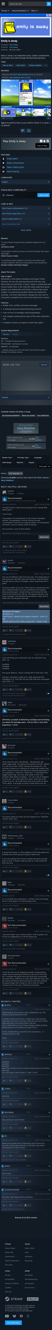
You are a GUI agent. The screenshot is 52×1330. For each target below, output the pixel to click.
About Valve (29, 1248)
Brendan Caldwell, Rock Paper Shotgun (14, 265)
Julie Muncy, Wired (7, 247)
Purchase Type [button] (22, 457)
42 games (11, 493)
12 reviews (21, 563)
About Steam (10, 1248)
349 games (11, 885)
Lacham (11, 491)
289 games (11, 920)
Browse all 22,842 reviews (26, 1217)
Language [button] (38, 457)
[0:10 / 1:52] (26, 94)
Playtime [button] (20, 462)
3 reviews (11, 802)
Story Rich (21, 65)
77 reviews (20, 493)
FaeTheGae (12, 641)
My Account (29, 1288)
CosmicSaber (13, 800)
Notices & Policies (12, 1283)
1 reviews (11, 958)
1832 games (12, 705)
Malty (10, 702)
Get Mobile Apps (13, 1323)
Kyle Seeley (13, 45)
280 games (11, 563)
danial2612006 (14, 956)
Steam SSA (9, 1252)
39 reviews (11, 748)
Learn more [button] (43, 195)
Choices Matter (35, 65)
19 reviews (20, 838)
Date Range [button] (6, 462)
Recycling (28, 1261)
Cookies (8, 1288)
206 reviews (23, 705)
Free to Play (7, 65)
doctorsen (11, 745)
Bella (9, 882)
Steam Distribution (12, 1261)
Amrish (10, 560)
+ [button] (45, 65)
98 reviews (21, 885)
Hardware (28, 1256)
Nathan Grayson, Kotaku (9, 256)
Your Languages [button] (14, 473)
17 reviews (11, 644)
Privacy (7, 1275)
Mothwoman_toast (15, 836)
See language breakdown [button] (11, 415)
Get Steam (29, 1275)
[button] (5, 11)
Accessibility (9, 1279)
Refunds (8, 1292)
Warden (11, 918)
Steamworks (9, 1256)
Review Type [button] (7, 457)
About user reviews (28, 415)
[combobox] (27, 4)
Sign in (4, 123)
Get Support (29, 1283)
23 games (11, 838)
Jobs (26, 1252)
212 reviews (22, 920)
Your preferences (43, 415)
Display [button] (31, 462)
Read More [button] (44, 537)
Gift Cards (9, 1265)
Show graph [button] (43, 466)
